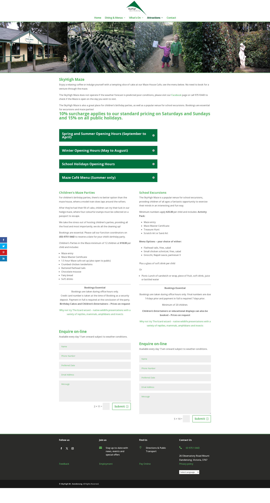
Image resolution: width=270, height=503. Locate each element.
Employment (106, 463)
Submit (119, 406)
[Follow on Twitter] (67, 448)
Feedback (64, 463)
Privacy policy (186, 463)
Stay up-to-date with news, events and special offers (117, 451)
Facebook (176, 95)
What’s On (135, 18)
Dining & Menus (114, 18)
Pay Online (145, 463)
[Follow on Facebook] (61, 448)
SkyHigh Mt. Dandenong (71, 484)
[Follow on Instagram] (72, 448)
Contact (171, 18)
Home (97, 18)
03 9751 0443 (193, 447)
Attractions (153, 18)
